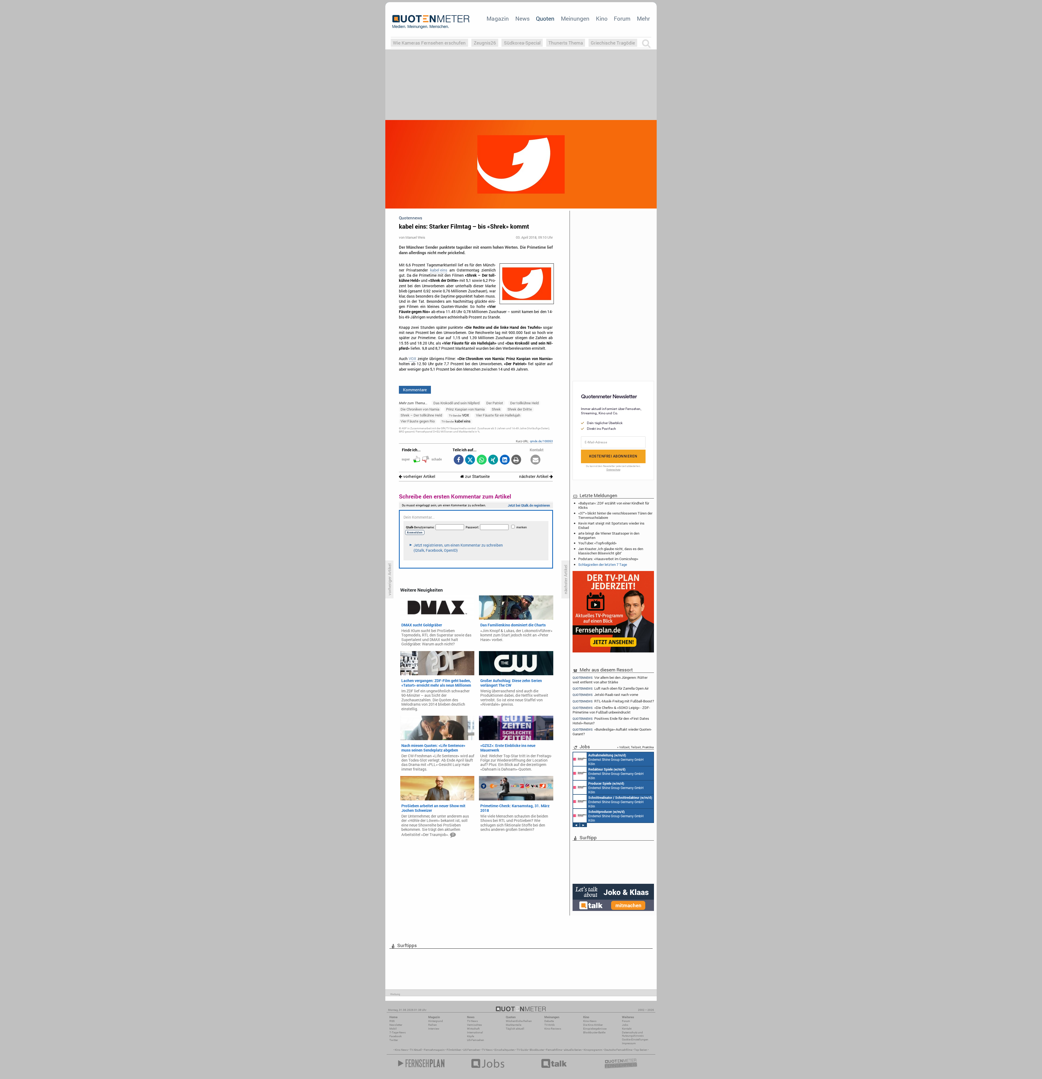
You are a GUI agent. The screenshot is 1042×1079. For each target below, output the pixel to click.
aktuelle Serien (573, 1050)
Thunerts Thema (565, 43)
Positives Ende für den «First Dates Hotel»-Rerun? (611, 720)
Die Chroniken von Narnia (420, 409)
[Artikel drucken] (516, 460)
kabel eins (438, 270)
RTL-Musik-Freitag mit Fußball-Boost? (613, 701)
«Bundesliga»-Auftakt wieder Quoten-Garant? (612, 731)
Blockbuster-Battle (594, 1032)
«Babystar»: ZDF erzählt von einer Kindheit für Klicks (613, 505)
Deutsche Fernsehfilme (618, 1050)
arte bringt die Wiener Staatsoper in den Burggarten (608, 535)
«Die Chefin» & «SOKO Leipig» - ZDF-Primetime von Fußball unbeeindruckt (611, 709)
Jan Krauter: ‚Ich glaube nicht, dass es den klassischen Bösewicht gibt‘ (610, 551)
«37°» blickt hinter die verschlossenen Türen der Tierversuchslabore (615, 515)
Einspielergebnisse (594, 1028)
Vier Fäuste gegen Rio (418, 421)
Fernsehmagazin (434, 1050)
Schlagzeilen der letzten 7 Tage (602, 564)
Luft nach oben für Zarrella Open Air (611, 688)
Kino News (401, 1050)
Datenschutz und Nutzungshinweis (633, 1034)
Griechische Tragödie (613, 43)
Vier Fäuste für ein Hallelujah (498, 415)
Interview (433, 1028)
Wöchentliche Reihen (519, 1021)
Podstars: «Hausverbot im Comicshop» (608, 558)
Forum (622, 18)
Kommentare (415, 389)
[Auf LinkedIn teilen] (504, 460)
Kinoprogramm (593, 1050)
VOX (412, 358)
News (522, 18)
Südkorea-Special (522, 43)
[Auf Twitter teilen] (470, 460)
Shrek (496, 409)
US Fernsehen (471, 1050)
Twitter (393, 1040)
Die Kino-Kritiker (593, 1025)
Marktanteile (513, 1025)
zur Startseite (477, 476)
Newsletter (395, 1025)
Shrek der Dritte (519, 409)
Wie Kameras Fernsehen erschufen (429, 43)
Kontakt (626, 1028)
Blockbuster (537, 1050)
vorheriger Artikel (418, 476)
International (475, 1032)
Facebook (395, 1036)
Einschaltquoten (504, 1050)
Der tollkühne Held (524, 403)
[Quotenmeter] (431, 22)
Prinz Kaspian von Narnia (465, 409)
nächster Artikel (534, 476)
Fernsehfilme (554, 1050)
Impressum (629, 1043)
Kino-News (589, 1021)
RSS (392, 1021)
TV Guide (522, 1050)
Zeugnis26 (485, 43)
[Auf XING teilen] (493, 460)
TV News (487, 1050)
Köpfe (470, 1036)
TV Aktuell (416, 1050)
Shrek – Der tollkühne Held (421, 415)
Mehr (643, 18)
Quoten (545, 18)
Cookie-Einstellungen (635, 1039)
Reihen (432, 1025)
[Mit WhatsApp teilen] (481, 460)
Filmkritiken (454, 1050)
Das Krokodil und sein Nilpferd (456, 403)
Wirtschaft (473, 1028)
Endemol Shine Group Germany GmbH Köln (616, 759)
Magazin (498, 18)
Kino (602, 18)
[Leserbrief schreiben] (535, 460)
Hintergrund (435, 1021)
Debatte (549, 1021)
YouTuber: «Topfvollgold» (597, 543)
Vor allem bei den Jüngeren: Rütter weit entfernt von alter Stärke (610, 679)
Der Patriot (494, 403)
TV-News (472, 1021)
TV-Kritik (549, 1025)
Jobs (625, 1025)
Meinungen (575, 18)
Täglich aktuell (515, 1028)
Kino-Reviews (552, 1028)
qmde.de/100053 (541, 441)
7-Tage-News (397, 1032)
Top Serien (640, 1050)
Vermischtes (474, 1025)
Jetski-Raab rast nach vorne (605, 694)
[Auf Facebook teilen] (458, 460)
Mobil (393, 1028)
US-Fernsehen (475, 1040)
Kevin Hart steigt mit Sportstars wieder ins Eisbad (611, 525)
